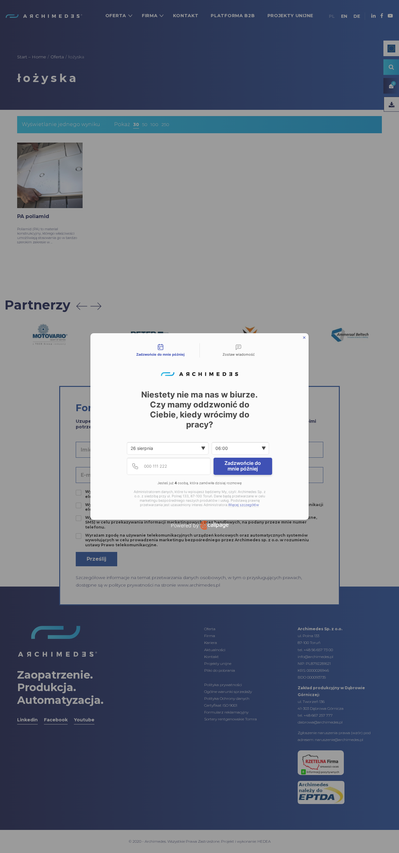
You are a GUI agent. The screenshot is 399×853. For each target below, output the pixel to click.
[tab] (161, 350)
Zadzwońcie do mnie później (242, 466)
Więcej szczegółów (243, 505)
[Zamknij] (304, 337)
